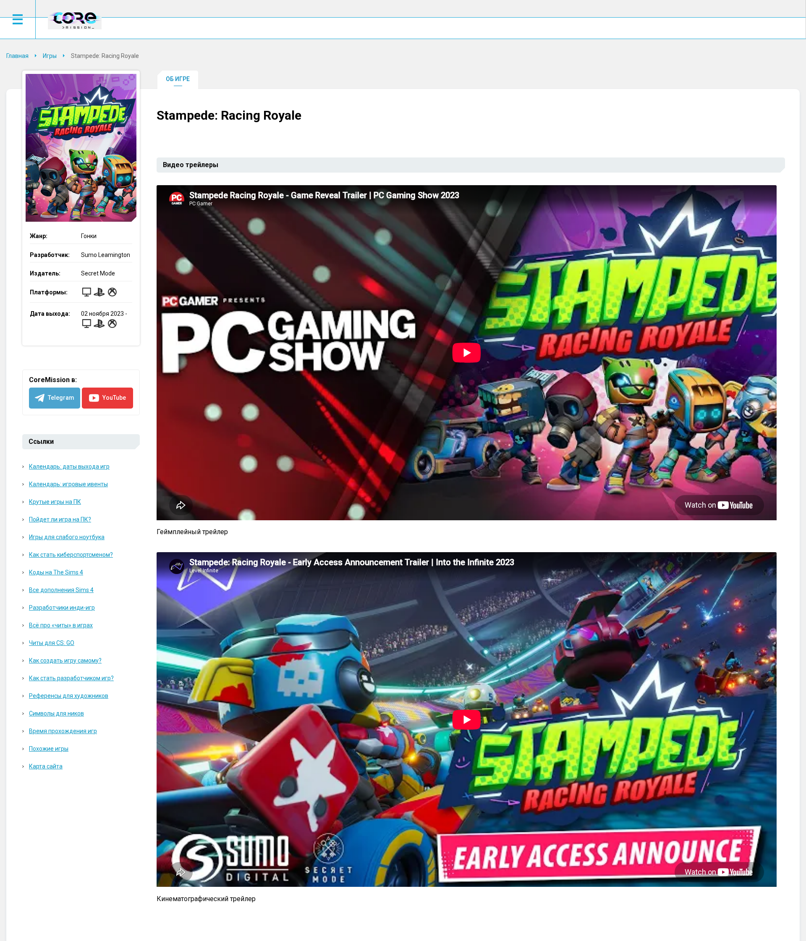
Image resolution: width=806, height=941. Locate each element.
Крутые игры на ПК (55, 501)
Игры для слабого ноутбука (67, 537)
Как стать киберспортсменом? (71, 554)
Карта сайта (46, 766)
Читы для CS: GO (51, 643)
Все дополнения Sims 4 (61, 590)
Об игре (178, 79)
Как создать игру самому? (65, 660)
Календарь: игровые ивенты (68, 484)
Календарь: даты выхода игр (69, 466)
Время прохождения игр (63, 731)
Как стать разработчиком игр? (71, 678)
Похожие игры (48, 748)
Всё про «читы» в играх (61, 625)
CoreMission (75, 20)
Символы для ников (56, 713)
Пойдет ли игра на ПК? (60, 519)
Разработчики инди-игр (62, 607)
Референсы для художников (68, 695)
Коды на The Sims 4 (56, 572)
